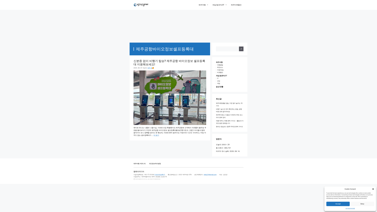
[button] (373, 189)
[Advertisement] (188, 25)
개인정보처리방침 (350, 208)
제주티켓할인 (236, 5)
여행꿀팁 (220, 65)
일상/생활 (219, 87)
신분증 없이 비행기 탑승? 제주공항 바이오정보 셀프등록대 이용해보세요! (169, 62)
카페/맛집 (220, 70)
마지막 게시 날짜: (223, 151)
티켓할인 (220, 72)
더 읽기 (156, 135)
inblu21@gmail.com (210, 174)
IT (218, 78)
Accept (338, 204)
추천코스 (220, 67)
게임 (218, 83)
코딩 (218, 81)
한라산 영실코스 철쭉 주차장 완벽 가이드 (229, 126)
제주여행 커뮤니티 (140, 163)
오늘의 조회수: (221, 145)
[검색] (241, 49)
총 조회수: (220, 148)
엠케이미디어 (141, 179)
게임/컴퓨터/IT (218, 5)
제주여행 (202, 5)
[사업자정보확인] (159, 174)
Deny (362, 204)
